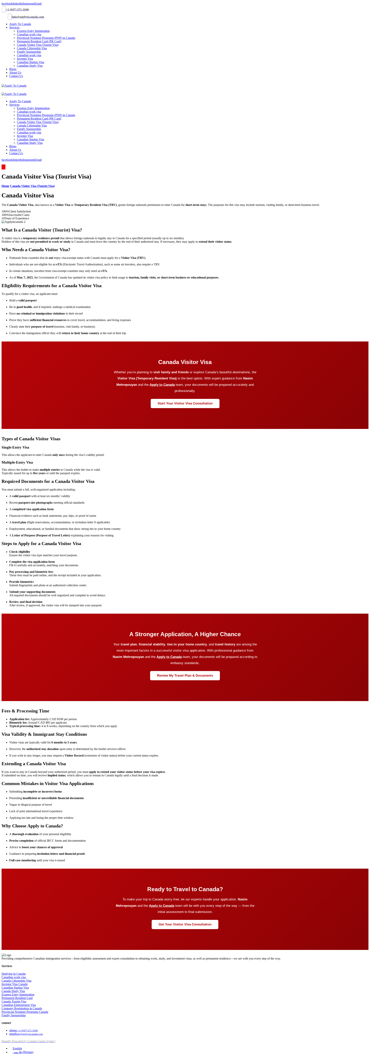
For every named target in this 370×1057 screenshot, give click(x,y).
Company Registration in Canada (22, 1008)
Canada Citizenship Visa (16, 980)
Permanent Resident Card (17, 998)
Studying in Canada (14, 973)
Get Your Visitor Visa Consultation (185, 924)
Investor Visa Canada (15, 984)
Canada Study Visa (13, 991)
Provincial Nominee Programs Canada (25, 1011)
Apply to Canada (162, 385)
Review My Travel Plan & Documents (185, 675)
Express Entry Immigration (18, 994)
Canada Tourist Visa (14, 1001)
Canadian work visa (14, 977)
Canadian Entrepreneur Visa (19, 1005)
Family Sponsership (14, 1015)
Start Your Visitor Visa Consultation (185, 403)
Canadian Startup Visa (15, 987)
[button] (7, 3)
